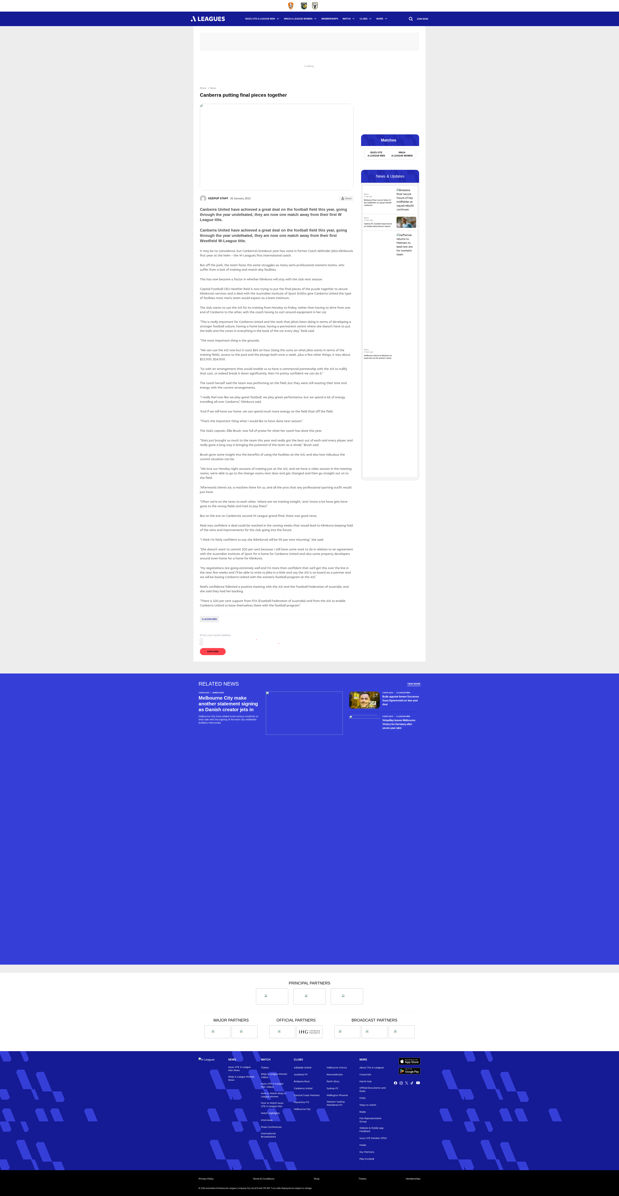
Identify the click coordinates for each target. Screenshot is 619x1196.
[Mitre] (282, 1032)
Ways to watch (367, 1105)
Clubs (363, 18)
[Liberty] (217, 1032)
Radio (362, 1111)
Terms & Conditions (263, 1178)
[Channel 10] (347, 1032)
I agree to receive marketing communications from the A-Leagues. (241, 643)
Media (362, 1145)
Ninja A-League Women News (241, 1078)
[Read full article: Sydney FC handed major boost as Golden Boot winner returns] (406, 222)
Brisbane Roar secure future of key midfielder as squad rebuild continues (377, 202)
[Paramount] (374, 1032)
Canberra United (303, 1088)
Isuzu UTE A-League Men (260, 18)
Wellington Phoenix (337, 1095)
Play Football (366, 1158)
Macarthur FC (301, 1102)
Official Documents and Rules (372, 1089)
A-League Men (209, 619)
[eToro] (244, 1032)
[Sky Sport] (401, 1032)
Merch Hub (365, 1081)
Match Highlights (270, 1113)
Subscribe (213, 651)
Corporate (365, 1074)
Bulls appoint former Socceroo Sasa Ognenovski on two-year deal (400, 700)
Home (203, 88)
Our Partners (366, 1152)
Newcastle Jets (335, 1074)
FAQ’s (362, 1098)
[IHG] (309, 1032)
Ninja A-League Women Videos (274, 1076)
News (213, 88)
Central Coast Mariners (307, 1095)
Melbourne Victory (337, 1067)
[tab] (376, 154)
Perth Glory (333, 1081)
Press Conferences (271, 1127)
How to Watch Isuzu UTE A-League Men (272, 1105)
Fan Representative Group (370, 1120)
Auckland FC (301, 1074)
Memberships (329, 18)
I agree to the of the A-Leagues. (230, 640)
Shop (316, 1178)
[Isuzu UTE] (272, 996)
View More (413, 684)
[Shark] (347, 996)
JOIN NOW (422, 19)
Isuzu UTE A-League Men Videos (272, 1085)
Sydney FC (333, 1088)
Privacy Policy (227, 640)
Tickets (265, 1067)
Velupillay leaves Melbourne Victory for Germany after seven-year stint (398, 724)
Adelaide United (302, 1067)
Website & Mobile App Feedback (371, 1130)
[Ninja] (309, 996)
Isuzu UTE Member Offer (373, 1138)
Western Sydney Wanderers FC (336, 1103)
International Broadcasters (268, 1135)
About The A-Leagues (371, 1067)
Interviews (266, 1120)
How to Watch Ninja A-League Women (274, 1095)
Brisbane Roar (302, 1081)
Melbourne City (302, 1109)
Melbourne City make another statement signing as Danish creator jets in (228, 703)
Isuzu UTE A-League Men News (239, 1069)
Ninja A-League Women (298, 18)
